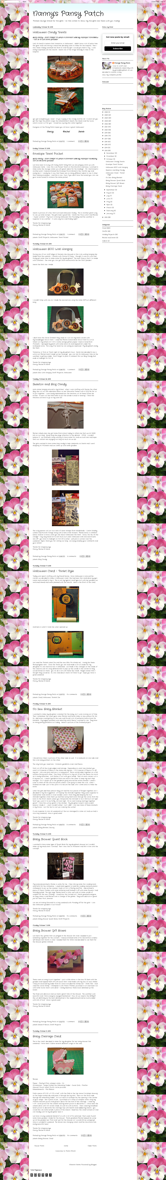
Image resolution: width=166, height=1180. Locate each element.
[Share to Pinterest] (88, 141)
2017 (106, 139)
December (110, 153)
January (109, 214)
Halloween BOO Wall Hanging (52, 249)
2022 (106, 124)
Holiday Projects (108, 234)
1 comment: (71, 141)
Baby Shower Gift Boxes (49, 931)
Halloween (54, 237)
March (109, 208)
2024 (106, 118)
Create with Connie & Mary (63, 256)
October (109, 159)
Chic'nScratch (76, 167)
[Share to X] (83, 141)
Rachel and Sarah (109, 238)
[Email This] (79, 141)
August (109, 193)
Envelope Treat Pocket (48, 154)
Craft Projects (43, 237)
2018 (106, 136)
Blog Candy (42, 559)
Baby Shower (43, 1138)
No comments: (72, 694)
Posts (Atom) (71, 1151)
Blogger (94, 1165)
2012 (106, 217)
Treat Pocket (63, 237)
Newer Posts (39, 1146)
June (108, 199)
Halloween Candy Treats (49, 32)
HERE (75, 37)
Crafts (104, 231)
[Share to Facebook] (86, 141)
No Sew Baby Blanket (47, 709)
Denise (87, 389)
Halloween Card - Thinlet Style (53, 571)
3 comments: (71, 825)
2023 (106, 121)
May (108, 202)
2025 (106, 115)
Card (40, 697)
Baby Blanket (43, 828)
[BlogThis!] (81, 141)
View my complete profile (111, 75)
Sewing (51, 828)
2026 (106, 112)
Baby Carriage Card (47, 1036)
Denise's (60, 254)
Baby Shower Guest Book (50, 839)
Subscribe (118, 48)
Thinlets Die (56, 697)
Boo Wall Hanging (44, 373)
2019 (106, 133)
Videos (104, 241)
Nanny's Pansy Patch (68, 14)
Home (66, 1146)
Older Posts (92, 1146)
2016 (106, 142)
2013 (106, 151)
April (108, 205)
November (110, 156)
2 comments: (72, 556)
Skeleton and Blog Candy (50, 384)
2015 (106, 145)
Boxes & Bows (43, 1025)
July (108, 196)
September (110, 190)
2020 (106, 130)
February (110, 211)
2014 (106, 148)
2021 (106, 127)
